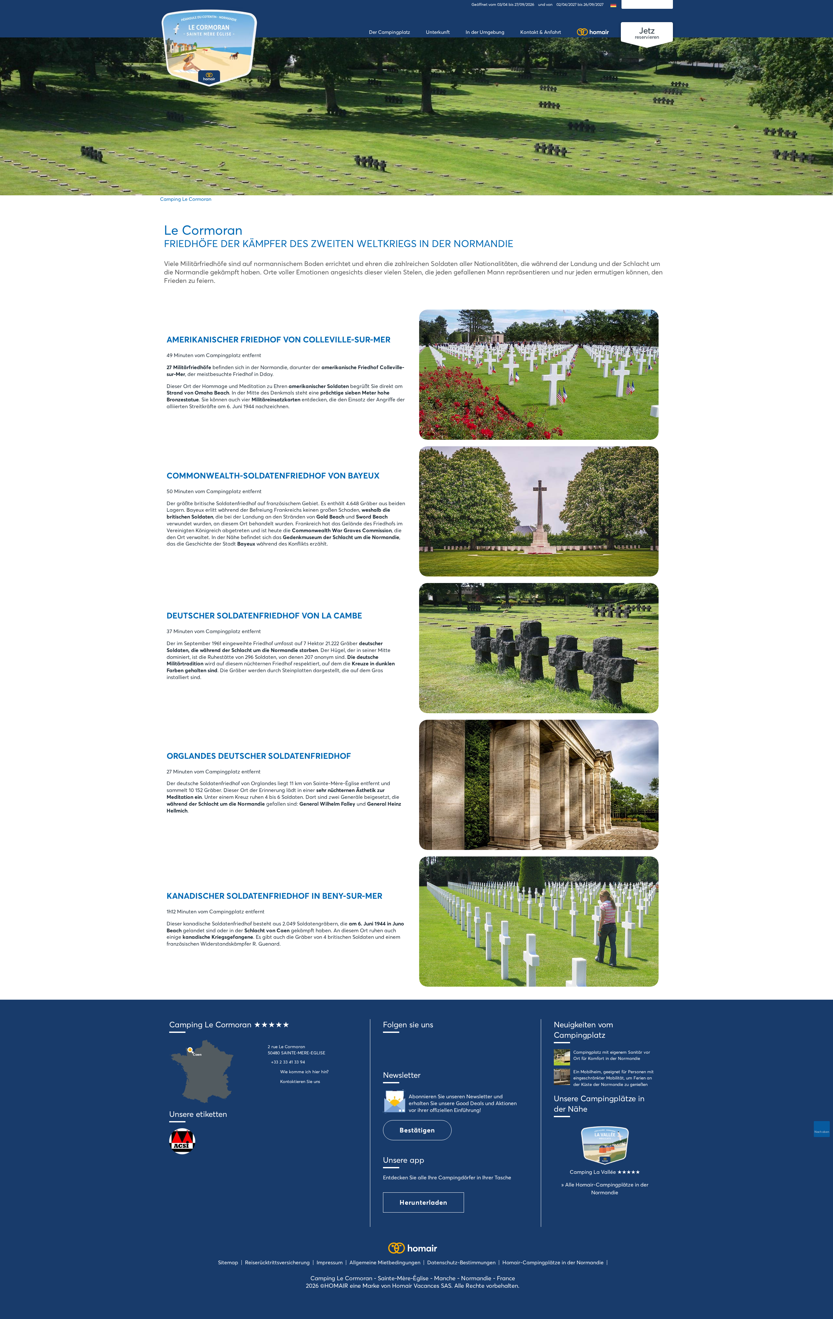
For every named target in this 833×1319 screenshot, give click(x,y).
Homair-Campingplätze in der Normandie (553, 1262)
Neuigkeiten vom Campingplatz (583, 1029)
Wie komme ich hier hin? (304, 1072)
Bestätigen (417, 1130)
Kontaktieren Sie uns (300, 1081)
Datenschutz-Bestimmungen (461, 1262)
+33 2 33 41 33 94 (288, 1062)
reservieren (647, 32)
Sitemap (228, 1262)
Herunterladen (423, 1202)
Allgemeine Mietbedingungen (384, 1262)
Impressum (330, 1262)
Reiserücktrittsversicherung (277, 1262)
